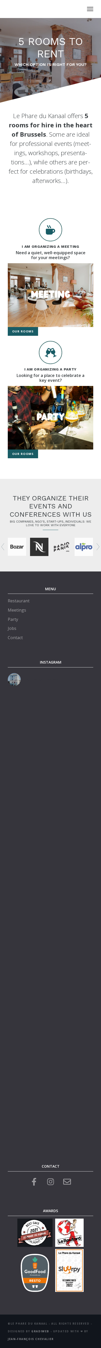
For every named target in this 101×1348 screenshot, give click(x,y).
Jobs (12, 628)
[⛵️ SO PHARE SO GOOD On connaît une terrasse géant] (50, 1117)
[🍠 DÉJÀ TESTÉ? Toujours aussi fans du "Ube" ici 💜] (50, 1017)
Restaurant (19, 601)
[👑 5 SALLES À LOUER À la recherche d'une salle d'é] (50, 766)
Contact (15, 637)
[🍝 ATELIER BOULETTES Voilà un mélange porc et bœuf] (50, 816)
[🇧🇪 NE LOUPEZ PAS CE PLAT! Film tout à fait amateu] (50, 966)
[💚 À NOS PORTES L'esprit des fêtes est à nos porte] (50, 866)
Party (13, 619)
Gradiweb (40, 1331)
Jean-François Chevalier (31, 1339)
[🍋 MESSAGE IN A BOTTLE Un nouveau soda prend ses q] (50, 1067)
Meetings (17, 610)
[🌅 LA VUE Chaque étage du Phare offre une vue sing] (50, 916)
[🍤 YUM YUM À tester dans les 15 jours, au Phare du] (50, 716)
